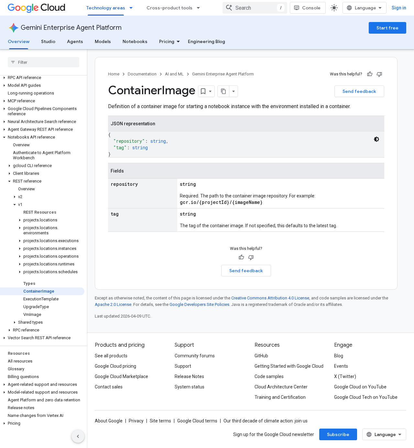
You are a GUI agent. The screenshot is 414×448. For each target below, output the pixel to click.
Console (311, 8)
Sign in (399, 7)
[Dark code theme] (376, 139)
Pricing (166, 41)
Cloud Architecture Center (281, 386)
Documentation (142, 74)
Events (341, 366)
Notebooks (135, 41)
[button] (42, 78)
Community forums (195, 355)
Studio (48, 41)
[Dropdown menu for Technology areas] (133, 8)
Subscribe (338, 434)
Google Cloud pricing (115, 366)
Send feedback (359, 91)
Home (113, 74)
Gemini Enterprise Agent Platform (71, 28)
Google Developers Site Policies (199, 304)
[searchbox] (43, 62)
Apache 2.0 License (113, 304)
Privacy (136, 420)
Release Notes (189, 376)
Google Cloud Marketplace (121, 376)
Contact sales (109, 386)
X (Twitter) (345, 376)
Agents (75, 41)
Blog (338, 355)
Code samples (269, 376)
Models (103, 41)
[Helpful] (370, 74)
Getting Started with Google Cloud (289, 366)
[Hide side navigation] (77, 436)
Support (183, 366)
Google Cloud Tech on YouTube (366, 397)
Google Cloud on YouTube (360, 386)
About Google (109, 420)
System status (189, 386)
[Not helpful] (379, 74)
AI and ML (174, 74)
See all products (111, 355)
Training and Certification (280, 397)
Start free (387, 28)
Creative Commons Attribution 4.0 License (270, 298)
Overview (18, 41)
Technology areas (105, 8)
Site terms (160, 420)
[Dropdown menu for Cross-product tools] (200, 8)
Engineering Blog (206, 41)
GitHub (261, 355)
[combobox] (255, 8)
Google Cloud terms (197, 420)
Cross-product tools (169, 8)
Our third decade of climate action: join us (265, 420)
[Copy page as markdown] (223, 91)
